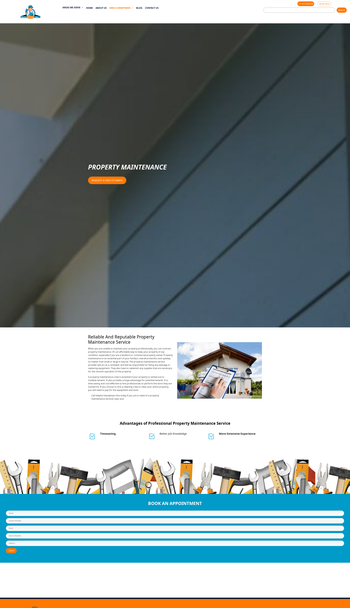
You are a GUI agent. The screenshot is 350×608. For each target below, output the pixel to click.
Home (89, 8)
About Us (101, 8)
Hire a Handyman (119, 8)
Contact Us (152, 8)
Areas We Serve (71, 7)
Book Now (324, 3)
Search (341, 10)
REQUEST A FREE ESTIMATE (107, 180)
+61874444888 (305, 3)
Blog (139, 8)
